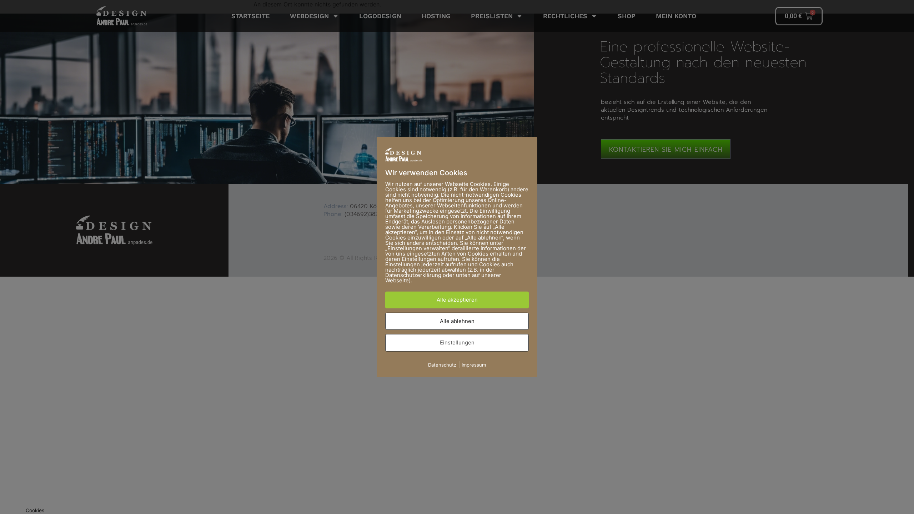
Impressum (474, 364)
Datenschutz (442, 364)
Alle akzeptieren (457, 299)
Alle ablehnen (457, 320)
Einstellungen (457, 342)
